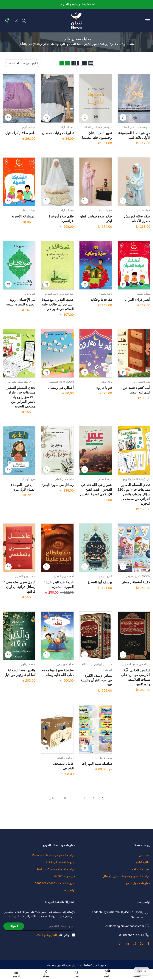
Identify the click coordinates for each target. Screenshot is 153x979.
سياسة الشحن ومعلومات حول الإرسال (126, 876)
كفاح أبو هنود (105, 576)
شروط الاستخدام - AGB (60, 862)
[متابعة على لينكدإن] (127, 943)
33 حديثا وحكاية (101, 300)
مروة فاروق (105, 757)
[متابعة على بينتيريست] (120, 943)
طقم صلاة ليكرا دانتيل (20, 133)
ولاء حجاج (106, 381)
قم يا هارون (104, 388)
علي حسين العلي (64, 479)
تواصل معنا (68, 890)
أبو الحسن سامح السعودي (136, 664)
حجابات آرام (67, 126)
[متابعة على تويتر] (141, 943)
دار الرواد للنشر (65, 757)
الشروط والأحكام (46, 934)
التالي (53, 798)
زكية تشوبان (105, 293)
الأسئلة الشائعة (141, 869)
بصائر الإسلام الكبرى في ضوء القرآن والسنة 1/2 (96, 680)
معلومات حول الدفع (138, 883)
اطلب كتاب (143, 862)
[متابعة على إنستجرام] (134, 943)
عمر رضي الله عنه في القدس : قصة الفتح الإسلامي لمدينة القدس (96, 489)
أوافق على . (52, 934)
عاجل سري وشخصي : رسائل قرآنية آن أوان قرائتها (19, 586)
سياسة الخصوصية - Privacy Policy (53, 855)
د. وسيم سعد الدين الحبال (136, 126)
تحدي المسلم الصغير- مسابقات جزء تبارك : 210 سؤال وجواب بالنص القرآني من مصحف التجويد (20, 397)
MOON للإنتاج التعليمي (61, 381)
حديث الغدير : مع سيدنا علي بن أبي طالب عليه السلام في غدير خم (58, 304)
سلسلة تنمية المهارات (97, 763)
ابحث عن (144, 855)
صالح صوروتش (65, 664)
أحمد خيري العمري (63, 576)
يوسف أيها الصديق (99, 582)
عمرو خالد (29, 293)
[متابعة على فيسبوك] (148, 943)
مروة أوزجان (28, 479)
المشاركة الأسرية (23, 216)
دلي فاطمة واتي (141, 381)
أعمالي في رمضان (61, 388)
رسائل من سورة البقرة (58, 485)
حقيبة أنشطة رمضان (135, 582)
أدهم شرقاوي (28, 664)
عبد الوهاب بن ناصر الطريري (58, 293)
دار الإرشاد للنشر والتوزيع (21, 381)
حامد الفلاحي (105, 479)
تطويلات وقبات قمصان (58, 133)
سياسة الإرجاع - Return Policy (56, 869)
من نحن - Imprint (64, 876)
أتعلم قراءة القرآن (137, 300)
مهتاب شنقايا (28, 210)
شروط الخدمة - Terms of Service (54, 883)
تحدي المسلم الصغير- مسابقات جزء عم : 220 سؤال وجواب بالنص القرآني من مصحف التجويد (134, 494)
